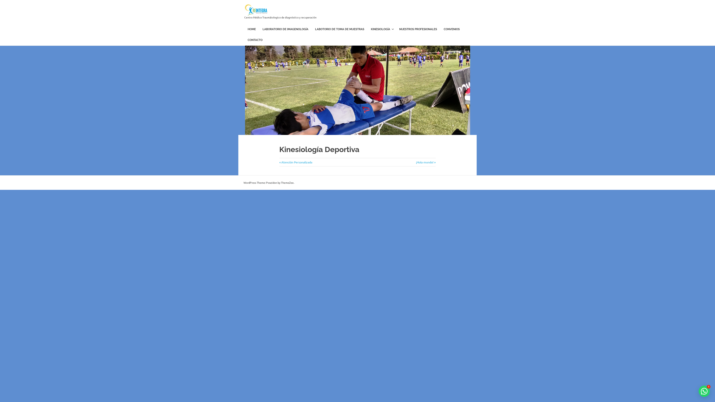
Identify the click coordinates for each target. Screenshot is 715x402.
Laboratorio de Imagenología (285, 29)
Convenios (452, 29)
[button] (704, 391)
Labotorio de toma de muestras (339, 29)
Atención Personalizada (296, 162)
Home (252, 29)
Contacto (255, 40)
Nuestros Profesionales (418, 29)
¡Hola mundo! (424, 162)
